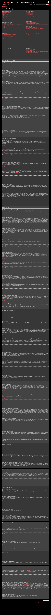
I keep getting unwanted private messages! (32, 23)
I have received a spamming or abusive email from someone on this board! (37, 24)
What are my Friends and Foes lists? (31, 27)
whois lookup (26, 584)
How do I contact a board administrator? (32, 52)
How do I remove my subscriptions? (31, 41)
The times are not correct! (6, 25)
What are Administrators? (30, 12)
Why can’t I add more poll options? (7, 38)
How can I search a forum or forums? (31, 31)
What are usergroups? (29, 14)
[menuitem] (8, 4)
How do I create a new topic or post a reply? (9, 34)
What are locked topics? (6, 55)
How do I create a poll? (5, 37)
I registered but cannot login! (6, 15)
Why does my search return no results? (32, 32)
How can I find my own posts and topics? (32, 35)
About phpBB (28, 571)
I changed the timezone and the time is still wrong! (9, 26)
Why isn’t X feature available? (30, 50)
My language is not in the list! (6, 27)
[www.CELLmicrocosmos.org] (48, 2)
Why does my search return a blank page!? (32, 33)
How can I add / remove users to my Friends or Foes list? (34, 28)
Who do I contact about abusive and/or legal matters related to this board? (37, 51)
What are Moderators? (29, 13)
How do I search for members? (30, 34)
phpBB (16, 172)
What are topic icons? (5, 56)
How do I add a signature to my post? (8, 36)
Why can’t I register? (5, 14)
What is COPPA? (4, 13)
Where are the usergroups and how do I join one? (33, 15)
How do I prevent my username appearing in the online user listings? (12, 24)
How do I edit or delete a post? (7, 35)
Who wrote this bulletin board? (30, 49)
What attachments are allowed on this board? (32, 45)
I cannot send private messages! (31, 22)
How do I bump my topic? (6, 45)
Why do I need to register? (6, 12)
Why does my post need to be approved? (8, 44)
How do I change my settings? (7, 23)
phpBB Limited (30, 570)
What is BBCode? (5, 49)
